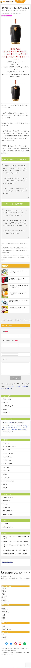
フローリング (5, 426)
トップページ (4, 588)
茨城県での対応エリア (8, 497)
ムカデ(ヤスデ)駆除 (7, 463)
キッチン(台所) (18, 426)
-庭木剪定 (3, 618)
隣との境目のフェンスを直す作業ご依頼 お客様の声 (15, 541)
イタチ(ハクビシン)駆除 (8, 481)
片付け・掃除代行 (7, 399)
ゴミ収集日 (5, 523)
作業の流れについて (7, 500)
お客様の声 (3, 593)
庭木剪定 (5, 488)
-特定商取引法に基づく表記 (6, 629)
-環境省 (3, 634)
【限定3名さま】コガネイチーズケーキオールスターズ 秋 (18, 272)
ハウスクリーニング (9, 422)
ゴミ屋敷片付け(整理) (8, 406)
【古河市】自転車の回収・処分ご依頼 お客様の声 (15, 550)
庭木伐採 (5, 484)
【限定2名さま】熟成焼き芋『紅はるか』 (18, 307)
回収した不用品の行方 (8, 511)
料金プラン (5, 504)
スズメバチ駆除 (8, 456)
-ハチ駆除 (3, 615)
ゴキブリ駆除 (6, 470)
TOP (15, 573)
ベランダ (25, 427)
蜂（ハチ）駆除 (6, 449)
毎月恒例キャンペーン (6, 15)
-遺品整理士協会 (4, 638)
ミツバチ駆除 (7, 460)
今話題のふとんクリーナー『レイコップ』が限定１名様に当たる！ (18, 301)
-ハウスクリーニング (5, 612)
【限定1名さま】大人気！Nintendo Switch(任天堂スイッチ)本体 (16, 279)
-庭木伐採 (3, 617)
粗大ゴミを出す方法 (7, 527)
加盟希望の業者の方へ (7, 562)
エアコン (12, 426)
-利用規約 (3, 626)
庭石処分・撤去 (6, 443)
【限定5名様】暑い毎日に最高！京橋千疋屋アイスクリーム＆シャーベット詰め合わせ (23, 320)
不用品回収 (5, 402)
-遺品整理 (3, 608)
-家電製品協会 (4, 637)
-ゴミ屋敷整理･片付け (5, 609)
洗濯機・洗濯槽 (21, 429)
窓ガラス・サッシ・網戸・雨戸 (9, 429)
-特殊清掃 (3, 614)
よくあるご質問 (6, 507)
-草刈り (3, 620)
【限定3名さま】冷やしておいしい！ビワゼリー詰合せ (18, 294)
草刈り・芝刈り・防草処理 (9, 446)
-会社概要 (3, 625)
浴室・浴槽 (10, 427)
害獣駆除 (5, 474)
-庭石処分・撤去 (4, 611)
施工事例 (3, 594)
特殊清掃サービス (7, 412)
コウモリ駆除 (6, 477)
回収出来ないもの (8, 514)
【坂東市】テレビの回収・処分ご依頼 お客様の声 (15, 553)
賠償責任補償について (5, 600)
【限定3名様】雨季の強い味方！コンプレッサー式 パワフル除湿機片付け (8, 320)
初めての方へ (4, 590)
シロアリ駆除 (6, 467)
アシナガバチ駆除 (8, 453)
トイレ (20, 427)
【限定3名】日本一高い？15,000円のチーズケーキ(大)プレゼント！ (18, 286)
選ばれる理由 (4, 591)
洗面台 (15, 427)
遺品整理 (5, 409)
